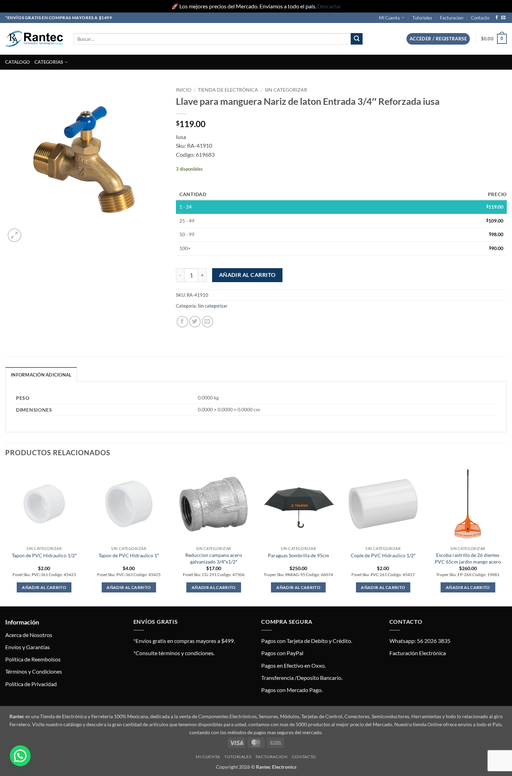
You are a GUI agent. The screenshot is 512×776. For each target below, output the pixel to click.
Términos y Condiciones (33, 671)
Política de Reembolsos (33, 659)
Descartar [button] (329, 6)
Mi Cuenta (389, 18)
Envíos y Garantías (27, 647)
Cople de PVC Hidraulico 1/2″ (383, 555)
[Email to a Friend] (207, 321)
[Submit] (357, 39)
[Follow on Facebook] (497, 17)
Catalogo (17, 62)
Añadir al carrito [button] (44, 587)
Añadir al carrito (247, 275)
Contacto (480, 18)
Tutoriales (422, 18)
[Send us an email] (503, 17)
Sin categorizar (286, 90)
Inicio (183, 90)
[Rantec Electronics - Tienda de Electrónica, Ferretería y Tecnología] (34, 39)
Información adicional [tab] (41, 375)
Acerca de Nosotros (28, 634)
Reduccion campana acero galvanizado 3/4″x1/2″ (213, 558)
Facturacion (451, 18)
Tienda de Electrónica (228, 90)
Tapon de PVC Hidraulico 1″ (129, 555)
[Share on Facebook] (182, 321)
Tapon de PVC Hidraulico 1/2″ (44, 555)
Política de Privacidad (31, 684)
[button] (438, 39)
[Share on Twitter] (195, 321)
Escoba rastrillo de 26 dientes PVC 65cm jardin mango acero (468, 558)
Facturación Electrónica (417, 653)
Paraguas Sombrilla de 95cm (298, 555)
